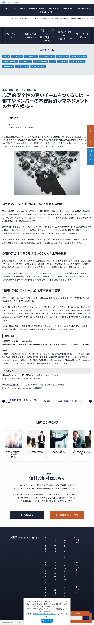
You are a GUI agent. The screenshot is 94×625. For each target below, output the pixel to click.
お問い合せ (77, 589)
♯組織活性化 (62, 56)
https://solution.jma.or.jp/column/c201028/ (22, 388)
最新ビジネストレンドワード (29, 35)
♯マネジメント (31, 56)
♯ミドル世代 (25, 61)
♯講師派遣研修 (38, 66)
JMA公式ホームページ (78, 567)
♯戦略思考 (8, 66)
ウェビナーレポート (61, 18)
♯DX (52, 61)
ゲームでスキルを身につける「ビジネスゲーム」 (21, 401)
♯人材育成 (17, 56)
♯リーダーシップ (47, 56)
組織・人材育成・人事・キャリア (65, 35)
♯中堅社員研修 (40, 61)
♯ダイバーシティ (10, 61)
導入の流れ (53, 8)
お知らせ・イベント (47, 12)
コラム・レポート (83, 8)
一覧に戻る (46, 401)
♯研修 (6, 56)
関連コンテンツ (16, 124)
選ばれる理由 (19, 8)
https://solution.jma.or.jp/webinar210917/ (21, 378)
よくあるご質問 (65, 571)
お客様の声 (55, 593)
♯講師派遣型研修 (79, 56)
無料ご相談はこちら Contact (22, 128)
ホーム (6, 8)
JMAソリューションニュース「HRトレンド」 (34, 18)
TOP (14, 18)
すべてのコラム (11, 35)
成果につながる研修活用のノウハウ (47, 35)
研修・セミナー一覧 (36, 8)
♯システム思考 (22, 66)
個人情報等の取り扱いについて (44, 613)
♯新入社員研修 (77, 61)
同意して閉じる (47, 621)
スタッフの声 (68, 8)
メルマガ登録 (78, 540)
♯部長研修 (62, 61)
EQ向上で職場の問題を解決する (69, 401)
